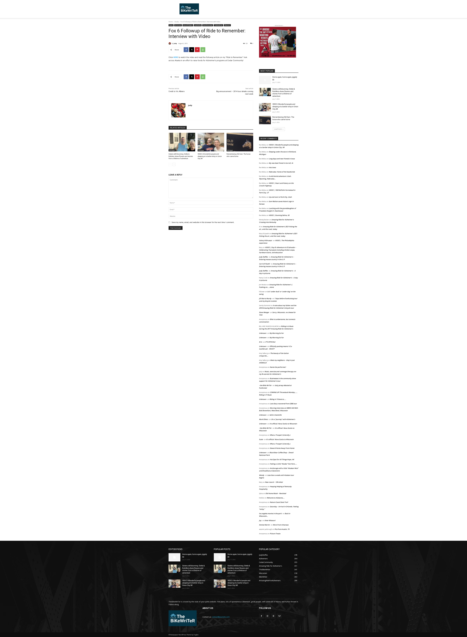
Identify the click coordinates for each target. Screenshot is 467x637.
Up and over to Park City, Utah (280, 197)
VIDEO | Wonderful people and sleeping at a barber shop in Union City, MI (210, 156)
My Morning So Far (276, 333)
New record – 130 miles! (274, 482)
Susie (261, 439)
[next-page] (173, 164)
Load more (278, 129)
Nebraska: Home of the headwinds (282, 172)
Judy (175, 43)
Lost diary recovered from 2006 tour (283, 404)
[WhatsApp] (202, 49)
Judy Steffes (263, 257)
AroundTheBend (188, 25)
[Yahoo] (279, 616)
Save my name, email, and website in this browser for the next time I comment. (203, 222)
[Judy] (170, 43)
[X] (191, 49)
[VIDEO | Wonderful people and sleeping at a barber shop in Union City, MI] (211, 142)
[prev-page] (170, 164)
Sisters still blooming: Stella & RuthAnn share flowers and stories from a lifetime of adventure (181, 156)
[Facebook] (186, 49)
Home (171, 22)
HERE (175, 57)
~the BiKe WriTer (265, 385)
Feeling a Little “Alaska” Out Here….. (283, 464)
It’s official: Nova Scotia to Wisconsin (283, 424)
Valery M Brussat (265, 240)
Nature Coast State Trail (279, 502)
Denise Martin (264, 525)
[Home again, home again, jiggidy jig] (265, 80)
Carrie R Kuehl (264, 264)
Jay (260, 520)
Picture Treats (275, 533)
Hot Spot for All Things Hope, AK (282, 459)
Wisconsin (227, 25)
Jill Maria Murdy (265, 298)
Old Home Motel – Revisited (275, 493)
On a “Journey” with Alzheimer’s (283, 419)
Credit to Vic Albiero (177, 91)
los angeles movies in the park (270, 513)
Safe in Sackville (275, 415)
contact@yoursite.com (221, 617)
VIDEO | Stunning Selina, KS (279, 215)
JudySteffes (198, 25)
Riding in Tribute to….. (277, 399)
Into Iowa (272, 167)
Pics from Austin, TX (281, 529)
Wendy (261, 475)
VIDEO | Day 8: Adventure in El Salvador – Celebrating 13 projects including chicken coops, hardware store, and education (277, 250)
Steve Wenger (264, 312)
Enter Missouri (270, 520)
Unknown (262, 333)
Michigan (172, 150)
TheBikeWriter (218, 25)
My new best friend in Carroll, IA (281, 163)
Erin (260, 342)
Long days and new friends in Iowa (282, 159)
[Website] (273, 616)
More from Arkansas (280, 525)
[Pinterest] (197, 49)
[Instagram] (267, 616)
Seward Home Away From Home (282, 448)
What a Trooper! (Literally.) (280, 435)
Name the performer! (278, 367)
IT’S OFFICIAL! (270, 342)
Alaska (176, 22)
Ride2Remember (207, 25)
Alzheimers (178, 25)
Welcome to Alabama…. (276, 498)
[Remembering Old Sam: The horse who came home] (240, 142)
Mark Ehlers (263, 419)
